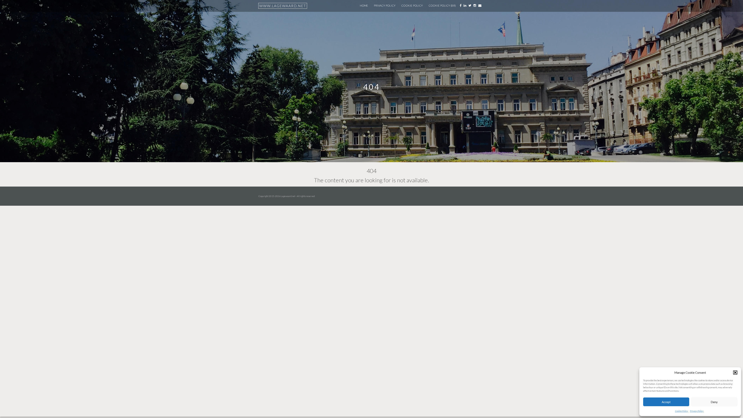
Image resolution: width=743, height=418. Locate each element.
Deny (714, 402)
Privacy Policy (697, 410)
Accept (666, 402)
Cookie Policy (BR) (442, 5)
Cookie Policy (681, 410)
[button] (735, 372)
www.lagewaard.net (282, 6)
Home (364, 5)
